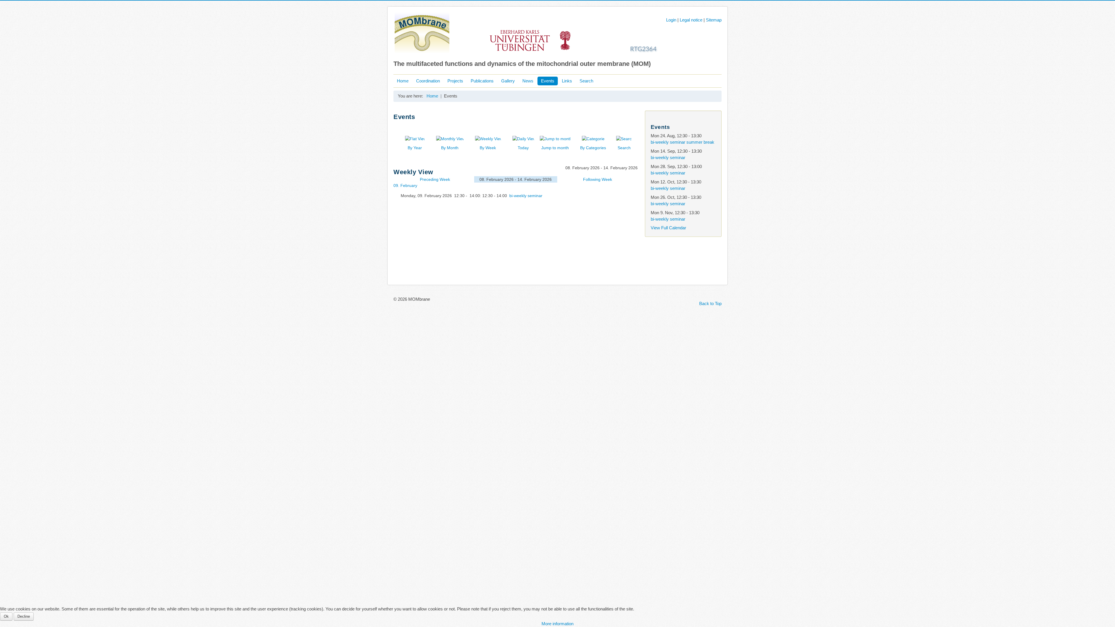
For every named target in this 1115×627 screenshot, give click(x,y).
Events (547, 80)
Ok (6, 616)
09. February (405, 185)
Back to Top (710, 303)
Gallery (508, 80)
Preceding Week (435, 179)
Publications (482, 80)
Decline (23, 616)
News (527, 80)
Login (671, 19)
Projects (455, 80)
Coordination (428, 80)
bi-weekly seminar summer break (682, 142)
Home (403, 80)
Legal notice (691, 19)
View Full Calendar (668, 227)
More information (557, 623)
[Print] (633, 126)
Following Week (597, 179)
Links (567, 80)
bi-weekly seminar (525, 195)
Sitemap (714, 19)
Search (586, 80)
